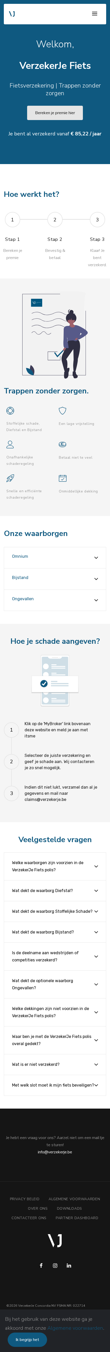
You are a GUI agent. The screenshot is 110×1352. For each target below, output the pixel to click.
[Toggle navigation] (94, 14)
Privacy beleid (25, 1199)
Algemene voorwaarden (75, 1328)
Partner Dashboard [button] (77, 1218)
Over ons (38, 1208)
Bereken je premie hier (55, 113)
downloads (69, 1208)
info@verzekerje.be (55, 1152)
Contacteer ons (29, 1218)
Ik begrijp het (27, 1340)
